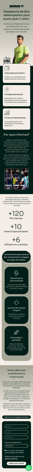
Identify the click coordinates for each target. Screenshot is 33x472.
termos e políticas (11, 458)
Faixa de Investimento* (13, 442)
